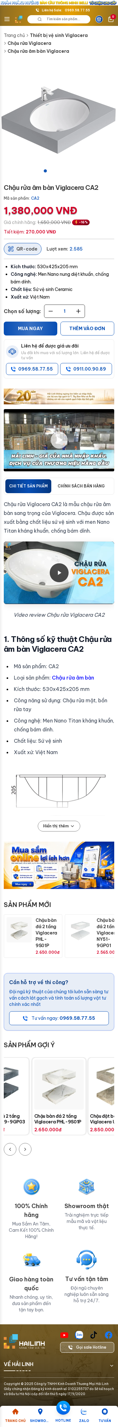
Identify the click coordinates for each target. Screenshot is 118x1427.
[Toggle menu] (7, 19)
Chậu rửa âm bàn (73, 677)
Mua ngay (30, 328)
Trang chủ (14, 35)
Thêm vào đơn (87, 328)
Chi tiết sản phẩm (28, 486)
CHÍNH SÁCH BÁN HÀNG (81, 486)
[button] (59, 119)
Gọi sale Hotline (91, 1347)
